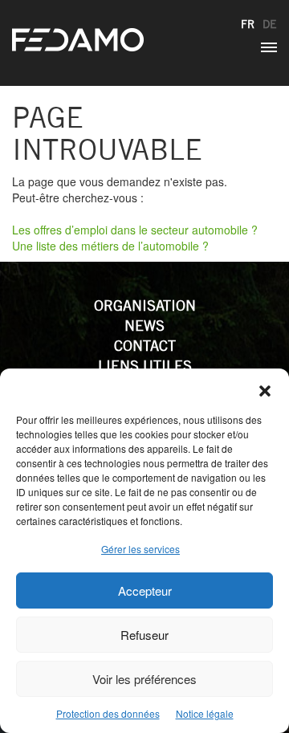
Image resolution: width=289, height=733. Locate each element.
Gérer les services (140, 549)
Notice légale (205, 713)
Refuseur (144, 634)
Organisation (145, 305)
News (144, 325)
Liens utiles (145, 365)
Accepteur (145, 590)
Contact (145, 345)
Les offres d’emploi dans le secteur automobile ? (135, 230)
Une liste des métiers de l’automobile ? (110, 246)
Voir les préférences (144, 678)
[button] (265, 389)
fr (247, 24)
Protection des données (108, 713)
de (270, 24)
